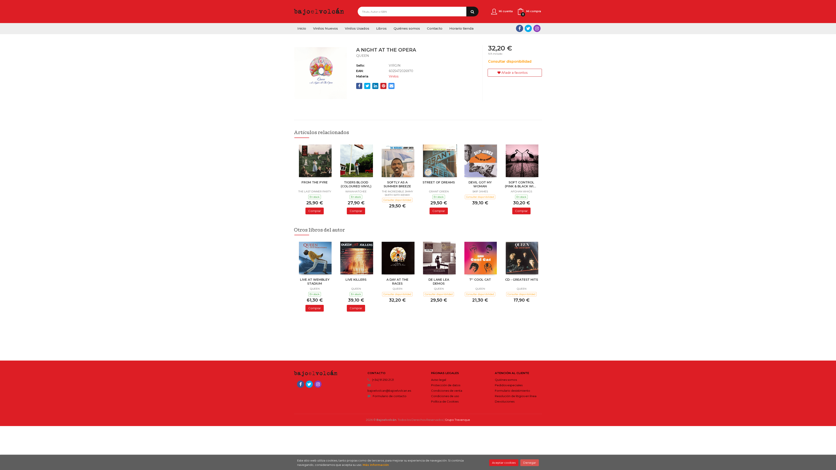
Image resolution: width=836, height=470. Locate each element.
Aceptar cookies (504, 462)
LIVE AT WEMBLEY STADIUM (314, 281)
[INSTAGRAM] (537, 28)
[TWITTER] (528, 28)
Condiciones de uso (445, 396)
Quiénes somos (506, 379)
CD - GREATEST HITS (521, 280)
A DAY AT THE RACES (397, 281)
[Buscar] (472, 12)
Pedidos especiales (508, 385)
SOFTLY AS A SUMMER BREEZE (397, 184)
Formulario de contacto (389, 396)
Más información (376, 465)
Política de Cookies (444, 401)
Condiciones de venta (446, 390)
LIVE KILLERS (356, 280)
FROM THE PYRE (315, 182)
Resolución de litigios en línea (515, 396)
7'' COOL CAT (480, 280)
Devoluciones (504, 401)
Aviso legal (438, 379)
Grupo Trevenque (457, 419)
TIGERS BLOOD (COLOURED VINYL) (356, 184)
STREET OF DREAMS (439, 182)
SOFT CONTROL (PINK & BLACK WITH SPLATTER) (521, 184)
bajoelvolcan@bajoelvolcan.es (389, 390)
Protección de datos (445, 385)
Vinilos (393, 76)
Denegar (529, 462)
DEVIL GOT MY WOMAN (480, 184)
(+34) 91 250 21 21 (383, 379)
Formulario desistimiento (512, 390)
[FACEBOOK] (519, 28)
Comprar (314, 211)
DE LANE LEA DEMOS (438, 281)
